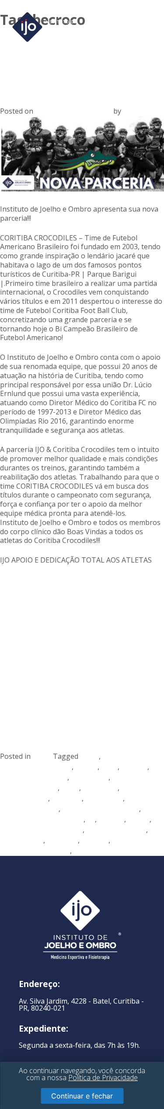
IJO (128, 111)
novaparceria (21, 840)
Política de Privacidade (103, 1077)
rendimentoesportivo (35, 850)
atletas (86, 767)
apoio (89, 756)
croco (70, 788)
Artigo (42, 756)
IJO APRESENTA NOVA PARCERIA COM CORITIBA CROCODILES (70, 61)
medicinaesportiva (116, 829)
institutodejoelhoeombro (41, 829)
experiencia (104, 798)
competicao (89, 777)
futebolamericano (29, 808)
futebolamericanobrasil (100, 808)
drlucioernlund (24, 798)
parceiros (62, 840)
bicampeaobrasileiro (33, 777)
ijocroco (111, 819)
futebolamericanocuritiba (42, 819)
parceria (94, 840)
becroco (134, 767)
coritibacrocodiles (29, 788)
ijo (91, 819)
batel (109, 767)
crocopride (100, 788)
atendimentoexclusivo (36, 767)
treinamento (94, 850)
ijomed (139, 819)
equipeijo (67, 798)
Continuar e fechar (82, 1096)
